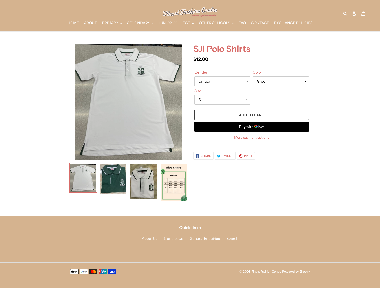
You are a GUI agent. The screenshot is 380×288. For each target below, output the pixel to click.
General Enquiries (205, 238)
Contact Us (173, 238)
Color (257, 72)
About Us (149, 238)
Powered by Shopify (296, 272)
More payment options (251, 137)
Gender (200, 72)
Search (232, 238)
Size (197, 91)
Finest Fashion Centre (266, 272)
